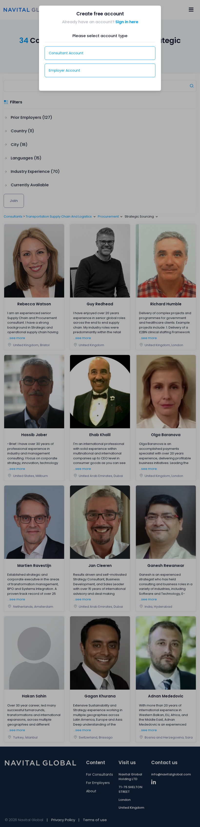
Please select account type (100, 36)
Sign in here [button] (126, 22)
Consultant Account (66, 53)
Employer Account (64, 70)
